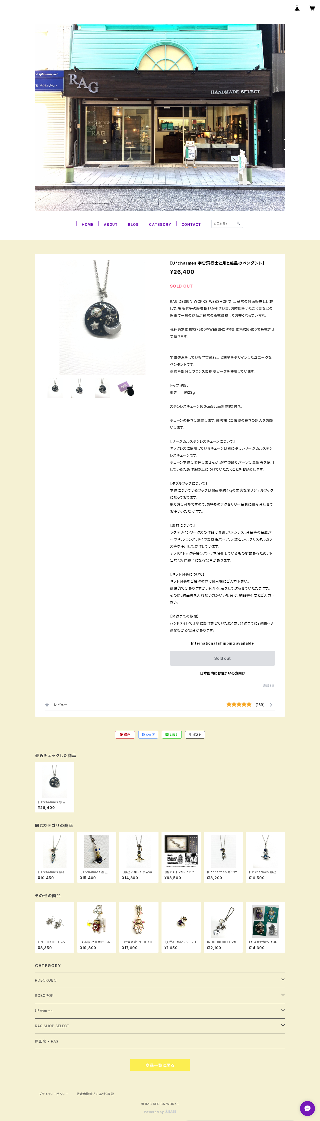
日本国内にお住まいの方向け (222, 673)
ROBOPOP (44, 995)
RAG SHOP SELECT (52, 1026)
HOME (88, 224)
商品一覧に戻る (160, 1065)
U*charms (43, 1011)
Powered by (154, 1112)
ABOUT (111, 224)
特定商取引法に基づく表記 (95, 1094)
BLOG (133, 224)
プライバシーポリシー (53, 1094)
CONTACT (191, 224)
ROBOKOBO (45, 980)
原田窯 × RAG (46, 1041)
